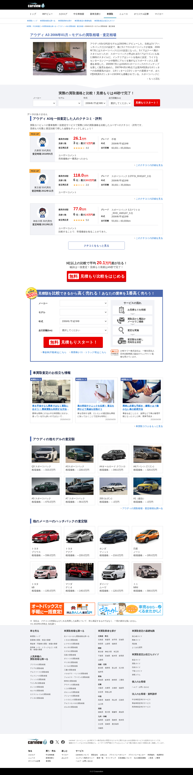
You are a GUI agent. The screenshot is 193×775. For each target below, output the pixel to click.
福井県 (100, 672)
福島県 (114, 644)
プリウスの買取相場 (37, 664)
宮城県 (121, 640)
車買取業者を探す (65, 21)
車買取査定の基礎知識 (83, 21)
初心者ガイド (137, 636)
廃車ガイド (136, 640)
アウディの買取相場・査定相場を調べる (142, 508)
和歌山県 (108, 692)
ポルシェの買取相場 (71, 692)
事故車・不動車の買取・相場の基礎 (43, 644)
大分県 (100, 724)
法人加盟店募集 (140, 758)
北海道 (100, 640)
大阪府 (100, 688)
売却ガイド (136, 667)
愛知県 (100, 680)
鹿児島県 (115, 724)
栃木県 (114, 656)
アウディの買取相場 (71, 685)
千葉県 (100, 656)
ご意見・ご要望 (154, 758)
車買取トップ (32, 21)
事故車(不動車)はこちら (54, 352)
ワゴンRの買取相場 (37, 683)
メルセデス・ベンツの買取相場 (76, 674)
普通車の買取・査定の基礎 (40, 640)
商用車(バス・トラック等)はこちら (88, 352)
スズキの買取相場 (71, 651)
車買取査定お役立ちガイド (104, 21)
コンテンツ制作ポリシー (85, 758)
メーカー (37, 98)
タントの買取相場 (37, 687)
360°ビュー (47, 14)
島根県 (107, 700)
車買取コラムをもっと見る (149, 426)
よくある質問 (137, 647)
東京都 (100, 652)
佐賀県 (107, 720)
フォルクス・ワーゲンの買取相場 (76, 677)
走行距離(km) (115, 98)
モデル (61, 98)
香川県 (107, 712)
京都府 (114, 688)
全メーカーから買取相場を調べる (76, 636)
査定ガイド (136, 660)
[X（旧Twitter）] (57, 742)
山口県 (100, 704)
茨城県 (107, 656)
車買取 (110, 14)
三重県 (121, 680)
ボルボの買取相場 (71, 707)
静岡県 (114, 680)
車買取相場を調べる (47, 21)
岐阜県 (107, 680)
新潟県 (100, 668)
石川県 (121, 668)
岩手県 (114, 640)
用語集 (134, 644)
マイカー (159, 14)
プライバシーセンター (136, 755)
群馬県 (121, 656)
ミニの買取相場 (70, 688)
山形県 (107, 644)
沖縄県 (100, 728)
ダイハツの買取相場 (71, 659)
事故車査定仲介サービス (141, 703)
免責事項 (160, 755)
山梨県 (100, 660)
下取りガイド (137, 671)
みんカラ (65, 758)
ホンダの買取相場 (71, 647)
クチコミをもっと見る (96, 245)
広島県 (121, 700)
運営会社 (94, 755)
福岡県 (100, 720)
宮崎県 (107, 724)
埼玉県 (116, 652)
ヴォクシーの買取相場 (38, 676)
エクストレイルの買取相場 (40, 694)
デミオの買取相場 (37, 698)
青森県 (107, 640)
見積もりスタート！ (147, 102)
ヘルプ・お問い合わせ (140, 687)
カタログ (63, 14)
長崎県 (114, 720)
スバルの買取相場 (71, 666)
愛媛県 (114, 712)
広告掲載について (125, 758)
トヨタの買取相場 (71, 640)
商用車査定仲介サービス (141, 707)
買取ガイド (136, 664)
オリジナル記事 (141, 14)
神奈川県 (108, 652)
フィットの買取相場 (37, 679)
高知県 (121, 712)
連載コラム (136, 675)
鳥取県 (100, 700)
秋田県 (100, 644)
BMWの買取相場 (70, 681)
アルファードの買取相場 (39, 672)
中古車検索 (78, 14)
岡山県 (114, 700)
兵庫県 (107, 688)
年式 (85, 98)
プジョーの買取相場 (71, 696)
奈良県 (100, 692)
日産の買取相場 (70, 655)
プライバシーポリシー (117, 755)
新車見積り (95, 14)
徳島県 (100, 712)
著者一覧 (100, 758)
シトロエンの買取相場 (72, 700)
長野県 (107, 668)
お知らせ (103, 755)
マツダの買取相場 (71, 662)
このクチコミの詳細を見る (149, 165)
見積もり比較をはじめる (97, 276)
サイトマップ (111, 758)
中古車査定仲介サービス (141, 699)
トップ (33, 14)
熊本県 (121, 720)
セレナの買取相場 (37, 691)
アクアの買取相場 (37, 668)
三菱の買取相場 (70, 670)
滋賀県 (121, 688)
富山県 (114, 668)
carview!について (82, 755)
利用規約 (151, 755)
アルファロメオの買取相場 (74, 703)
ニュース (123, 14)
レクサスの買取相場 (71, 644)
